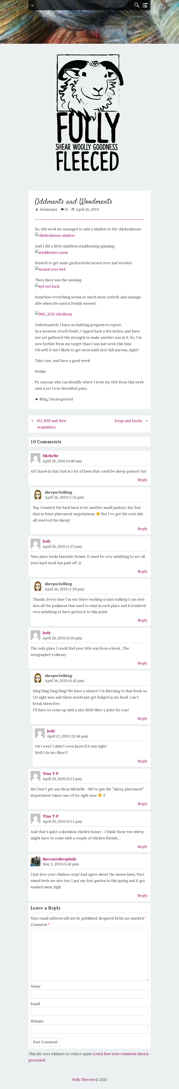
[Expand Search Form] (137, 5)
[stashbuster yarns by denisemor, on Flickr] (51, 252)
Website (37, 1021)
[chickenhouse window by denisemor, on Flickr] (55, 235)
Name (36, 986)
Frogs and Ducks (128, 420)
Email (35, 1003)
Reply (142, 479)
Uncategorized (61, 399)
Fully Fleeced (83, 1079)
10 (66, 209)
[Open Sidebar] (145, 5)
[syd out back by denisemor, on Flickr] (47, 286)
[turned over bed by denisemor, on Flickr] (50, 269)
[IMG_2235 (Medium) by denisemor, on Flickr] (53, 314)
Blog (43, 399)
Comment (40, 924)
